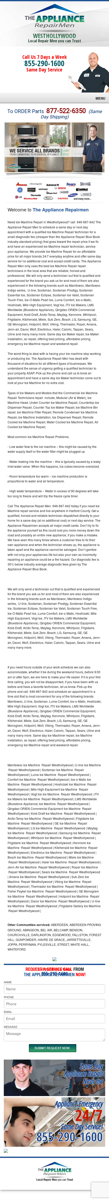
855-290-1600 (44, 63)
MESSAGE (10, 1027)
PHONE (9, 997)
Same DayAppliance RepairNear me (83, 1073)
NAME (8, 982)
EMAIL (8, 1012)
